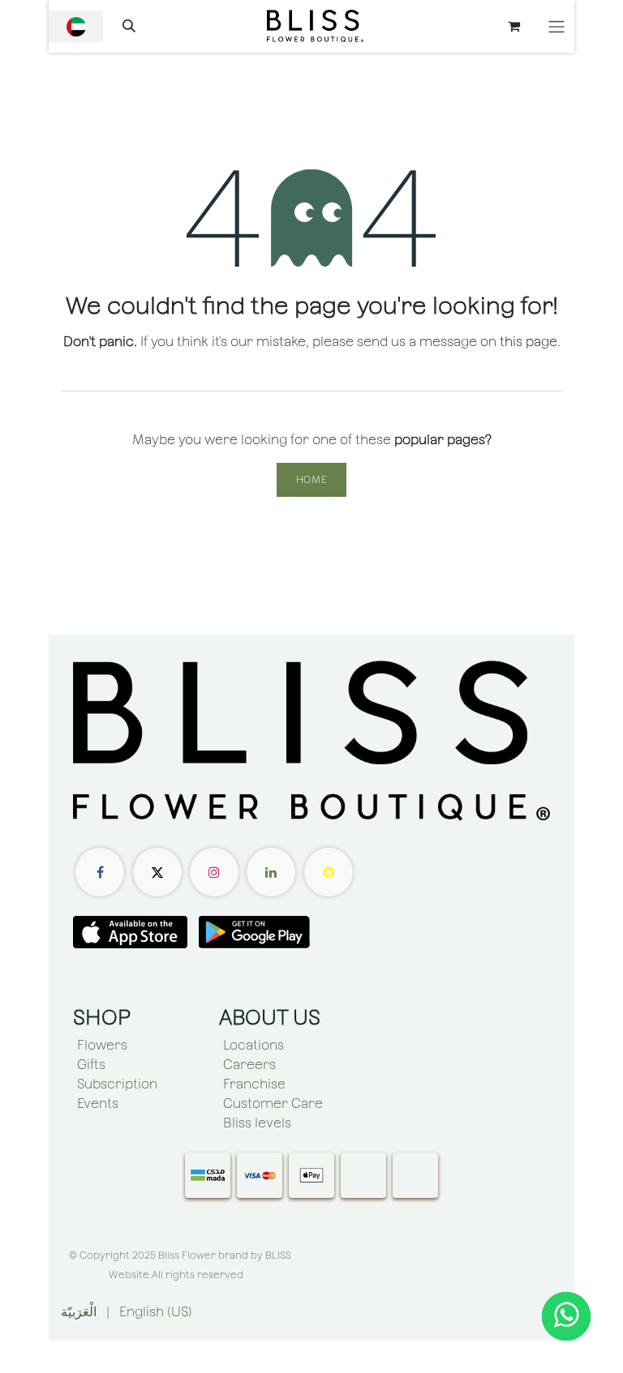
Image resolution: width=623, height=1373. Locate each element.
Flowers (102, 1045)
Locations (253, 1045)
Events (97, 1103)
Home (311, 479)
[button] (129, 26)
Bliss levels (257, 1123)
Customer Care (273, 1103)
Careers (249, 1064)
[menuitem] (79, 1312)
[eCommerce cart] (513, 26)
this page (528, 341)
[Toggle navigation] (556, 26)
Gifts (91, 1064)
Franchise (254, 1084)
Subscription (117, 1084)
